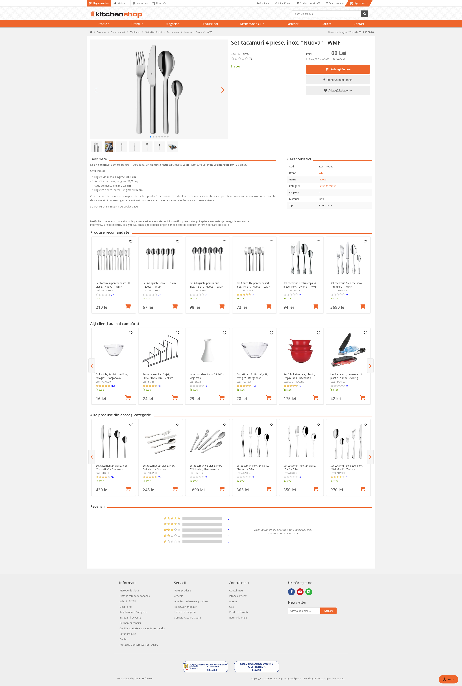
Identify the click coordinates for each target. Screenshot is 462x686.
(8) (159, 477)
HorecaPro (161, 3)
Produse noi (209, 24)
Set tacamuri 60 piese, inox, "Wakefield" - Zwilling (346, 467)
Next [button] (370, 365)
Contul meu (236, 590)
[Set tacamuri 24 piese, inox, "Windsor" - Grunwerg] (160, 441)
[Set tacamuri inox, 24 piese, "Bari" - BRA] (301, 441)
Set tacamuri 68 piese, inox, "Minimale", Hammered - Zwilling (206, 469)
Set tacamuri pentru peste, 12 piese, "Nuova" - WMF (113, 284)
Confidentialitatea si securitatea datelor (142, 628)
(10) (113, 385)
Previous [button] (91, 365)
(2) (253, 294)
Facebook (291, 591)
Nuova (322, 179)
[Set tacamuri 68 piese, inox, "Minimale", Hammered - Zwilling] (207, 441)
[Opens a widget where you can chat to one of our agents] (448, 679)
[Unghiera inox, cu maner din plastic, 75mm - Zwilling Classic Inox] (348, 350)
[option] (113, 275)
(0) (112, 294)
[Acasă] (91, 33)
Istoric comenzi (238, 596)
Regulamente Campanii (133, 612)
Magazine (172, 24)
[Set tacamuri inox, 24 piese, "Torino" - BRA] (254, 441)
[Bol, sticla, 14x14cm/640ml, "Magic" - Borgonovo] (114, 350)
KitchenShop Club (252, 24)
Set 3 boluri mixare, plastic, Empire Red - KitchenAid (299, 376)
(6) (300, 385)
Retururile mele (238, 617)
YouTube (300, 591)
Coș (231, 606)
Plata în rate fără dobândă (134, 596)
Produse (103, 24)
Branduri (137, 24)
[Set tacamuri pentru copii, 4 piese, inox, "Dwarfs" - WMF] (301, 259)
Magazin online (100, 3)
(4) (112, 477)
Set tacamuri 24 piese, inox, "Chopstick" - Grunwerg (112, 467)
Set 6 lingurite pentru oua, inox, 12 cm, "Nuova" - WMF (206, 284)
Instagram (308, 591)
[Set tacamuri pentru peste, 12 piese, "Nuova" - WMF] (114, 259)
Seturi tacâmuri (327, 186)
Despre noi (125, 606)
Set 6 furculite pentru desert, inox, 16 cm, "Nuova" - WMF (253, 284)
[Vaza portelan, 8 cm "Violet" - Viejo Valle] (207, 350)
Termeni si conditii (130, 623)
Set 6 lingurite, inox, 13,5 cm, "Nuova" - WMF (159, 284)
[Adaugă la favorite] (131, 241)
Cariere (327, 24)
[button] (95, 90)
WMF (322, 173)
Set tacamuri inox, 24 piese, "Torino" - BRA (253, 467)
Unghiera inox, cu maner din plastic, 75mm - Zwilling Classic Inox (346, 378)
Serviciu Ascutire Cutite (187, 617)
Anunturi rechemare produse (191, 601)
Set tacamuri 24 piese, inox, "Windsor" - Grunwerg (159, 467)
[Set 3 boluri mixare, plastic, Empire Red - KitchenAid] (301, 350)
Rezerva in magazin (339, 79)
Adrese (233, 601)
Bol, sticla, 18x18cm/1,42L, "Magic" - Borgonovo (252, 376)
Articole (178, 596)
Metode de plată (129, 590)
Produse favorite (239, 612)
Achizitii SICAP (127, 601)
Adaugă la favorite (340, 90)
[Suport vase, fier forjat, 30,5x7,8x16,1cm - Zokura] (160, 350)
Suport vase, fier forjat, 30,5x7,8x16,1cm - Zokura (158, 376)
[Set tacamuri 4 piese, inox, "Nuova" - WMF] (159, 89)
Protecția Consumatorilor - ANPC (138, 644)
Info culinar (142, 3)
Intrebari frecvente (130, 617)
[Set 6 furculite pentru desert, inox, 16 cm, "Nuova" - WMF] (254, 259)
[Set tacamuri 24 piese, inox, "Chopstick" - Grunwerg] (114, 441)
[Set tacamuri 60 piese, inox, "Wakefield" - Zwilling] (348, 441)
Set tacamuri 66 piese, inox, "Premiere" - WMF (346, 284)
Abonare (328, 610)
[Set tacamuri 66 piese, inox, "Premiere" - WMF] (348, 259)
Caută (364, 13)
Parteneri (292, 24)
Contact (359, 24)
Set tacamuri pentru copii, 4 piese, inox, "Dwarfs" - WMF (300, 284)
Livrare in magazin (185, 612)
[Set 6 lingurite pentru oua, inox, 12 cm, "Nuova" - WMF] (207, 259)
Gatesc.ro (123, 3)
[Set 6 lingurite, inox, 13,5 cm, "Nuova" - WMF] (160, 259)
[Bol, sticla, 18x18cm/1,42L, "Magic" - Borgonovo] (254, 350)
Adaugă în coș (340, 69)
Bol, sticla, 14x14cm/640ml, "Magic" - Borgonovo (112, 376)
